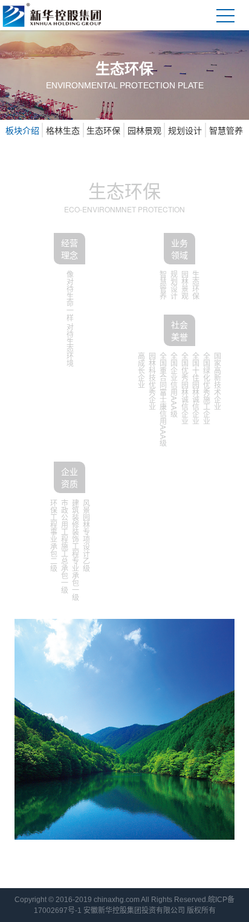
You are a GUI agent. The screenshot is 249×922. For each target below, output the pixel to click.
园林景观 (144, 130)
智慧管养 (226, 130)
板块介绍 (22, 130)
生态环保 (103, 130)
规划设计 (185, 130)
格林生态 (63, 130)
